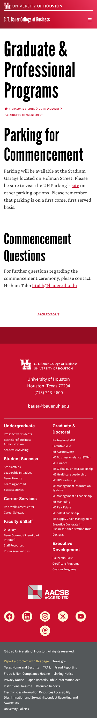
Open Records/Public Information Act (54, 680)
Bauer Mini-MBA (63, 558)
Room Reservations (16, 551)
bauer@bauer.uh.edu (48, 406)
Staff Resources (14, 545)
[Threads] (45, 630)
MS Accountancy (63, 452)
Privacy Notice (14, 680)
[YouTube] (81, 616)
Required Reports (48, 686)
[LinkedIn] (27, 616)
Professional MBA (64, 440)
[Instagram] (45, 616)
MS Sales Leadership (66, 513)
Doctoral (58, 534)
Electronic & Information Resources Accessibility (37, 692)
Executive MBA (62, 446)
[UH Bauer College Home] (27, 19)
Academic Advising (16, 450)
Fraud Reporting (66, 667)
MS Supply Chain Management (72, 519)
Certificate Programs (66, 563)
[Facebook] (9, 616)
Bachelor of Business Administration (17, 442)
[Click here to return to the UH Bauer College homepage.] (48, 363)
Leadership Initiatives (18, 473)
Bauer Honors (13, 478)
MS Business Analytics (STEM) (72, 457)
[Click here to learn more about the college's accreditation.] (48, 591)
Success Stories (14, 490)
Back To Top (47, 314)
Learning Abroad (15, 484)
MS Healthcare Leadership (69, 474)
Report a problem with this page (26, 661)
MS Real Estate (62, 507)
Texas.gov (59, 661)
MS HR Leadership (64, 480)
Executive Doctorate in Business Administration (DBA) (73, 526)
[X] (63, 616)
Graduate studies (23, 109)
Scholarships (12, 467)
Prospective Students (18, 434)
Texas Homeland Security (21, 667)
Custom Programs (64, 569)
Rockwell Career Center (19, 507)
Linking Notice (63, 673)
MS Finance (60, 463)
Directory (10, 530)
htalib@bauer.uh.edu (54, 285)
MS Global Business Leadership (73, 469)
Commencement (49, 109)
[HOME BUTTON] (6, 109)
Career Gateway (14, 512)
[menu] (89, 19)
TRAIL (47, 667)
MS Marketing (61, 502)
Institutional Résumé (18, 686)
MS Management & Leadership (72, 496)
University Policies (16, 709)
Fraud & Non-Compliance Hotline (27, 673)
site (75, 185)
